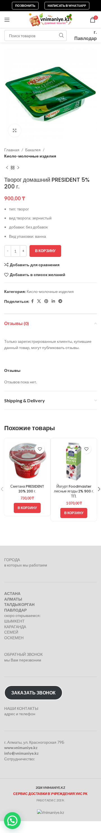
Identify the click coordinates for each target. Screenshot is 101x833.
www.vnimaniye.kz (21, 747)
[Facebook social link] (32, 301)
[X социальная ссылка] (39, 301)
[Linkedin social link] (53, 301)
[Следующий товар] (18, 168)
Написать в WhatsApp (67, 5)
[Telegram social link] (60, 301)
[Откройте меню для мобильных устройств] (7, 19)
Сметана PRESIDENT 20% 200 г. (27, 489)
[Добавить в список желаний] (40, 449)
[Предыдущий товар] (7, 168)
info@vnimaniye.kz (21, 753)
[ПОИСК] (61, 35)
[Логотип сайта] (51, 19)
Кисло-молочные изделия (30, 156)
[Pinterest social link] (46, 301)
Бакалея (33, 149)
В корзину (45, 250)
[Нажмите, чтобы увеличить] (14, 130)
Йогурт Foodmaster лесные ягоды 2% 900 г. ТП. (74, 491)
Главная (11, 149)
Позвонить (25, 5)
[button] (27, 508)
